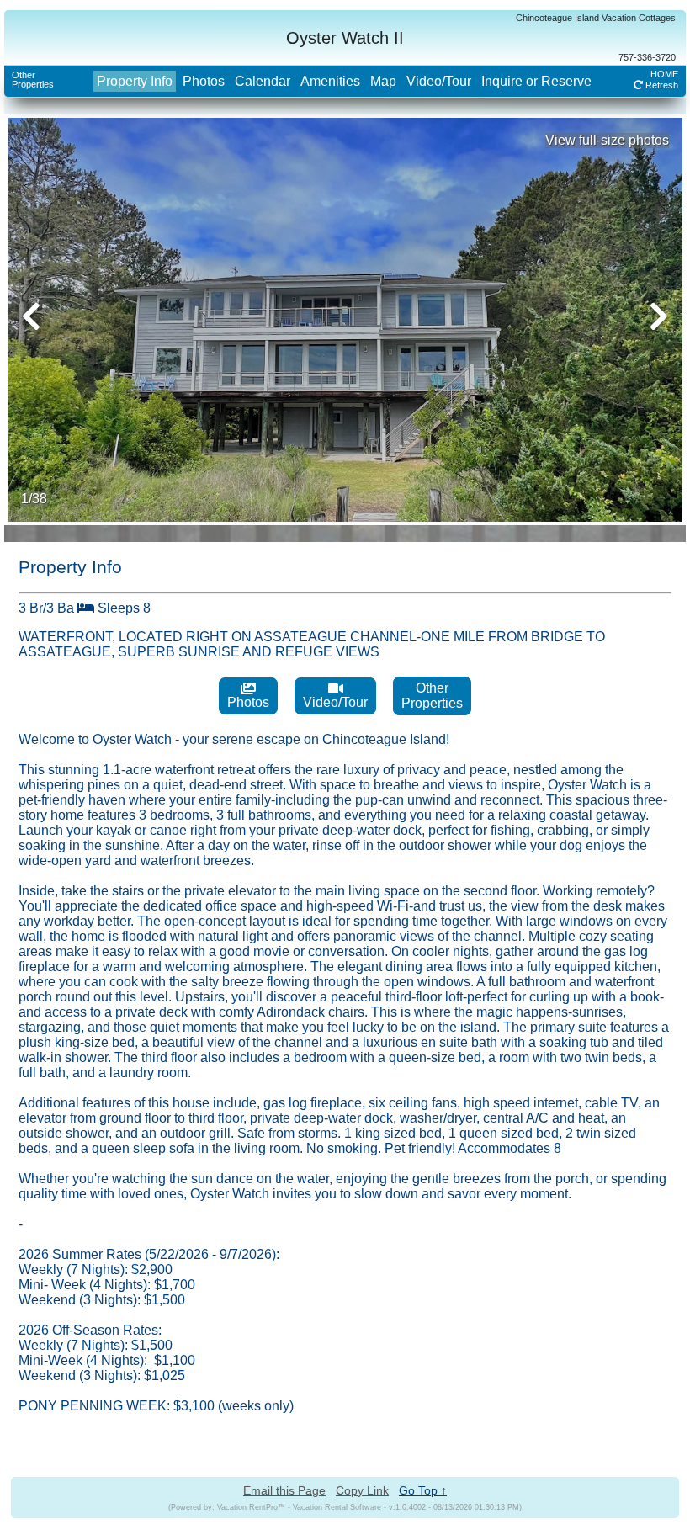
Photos (204, 81)
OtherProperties (33, 79)
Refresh (660, 85)
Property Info (134, 81)
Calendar (262, 81)
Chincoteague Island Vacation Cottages (596, 18)
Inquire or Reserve (536, 81)
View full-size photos (607, 140)
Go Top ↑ (423, 1490)
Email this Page (284, 1490)
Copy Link (362, 1490)
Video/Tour (438, 81)
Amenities (330, 81)
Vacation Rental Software (337, 1507)
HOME (664, 74)
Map (383, 81)
